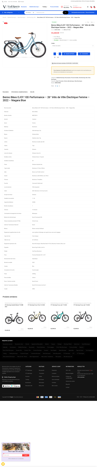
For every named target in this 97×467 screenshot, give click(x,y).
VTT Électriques (80, 353)
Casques (53, 344)
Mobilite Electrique (12, 17)
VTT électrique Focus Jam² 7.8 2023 (82, 305)
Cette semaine (66, 6)
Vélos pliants (58, 356)
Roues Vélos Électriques (8, 350)
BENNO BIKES (57, 29)
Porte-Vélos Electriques (61, 347)
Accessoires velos (19, 344)
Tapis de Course (79, 350)
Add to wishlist (54, 57)
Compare (58, 57)
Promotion (61, 81)
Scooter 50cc (19, 350)
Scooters (46, 350)
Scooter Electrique (37, 350)
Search (65, 12)
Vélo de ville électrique (69, 81)
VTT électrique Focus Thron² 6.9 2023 (36, 305)
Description (6, 92)
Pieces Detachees (41, 347)
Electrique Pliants (68, 344)
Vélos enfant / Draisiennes (47, 356)
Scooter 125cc (27, 350)
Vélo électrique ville (31, 17)
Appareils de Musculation (37, 344)
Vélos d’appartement (34, 356)
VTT (73, 353)
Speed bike (71, 350)
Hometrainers (13, 347)
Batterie (47, 344)
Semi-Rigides (53, 350)
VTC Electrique (66, 353)
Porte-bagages (50, 347)
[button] (3, 22)
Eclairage (59, 344)
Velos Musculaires (57, 353)
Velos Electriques (21, 17)
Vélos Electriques (78, 81)
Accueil (4, 17)
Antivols (27, 344)
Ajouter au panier (70, 54)
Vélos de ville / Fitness (22, 356)
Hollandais (5, 347)
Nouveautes (68, 77)
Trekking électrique (13, 353)
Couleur (53, 43)
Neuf (57, 81)
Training (5, 353)
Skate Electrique (62, 350)
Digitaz (11, 397)
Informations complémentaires (19, 92)
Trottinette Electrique (35, 353)
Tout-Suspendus (89, 350)
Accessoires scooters (7, 344)
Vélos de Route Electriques (9, 356)
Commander (85, 54)
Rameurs (81, 347)
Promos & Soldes (75, 77)
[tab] (6, 92)
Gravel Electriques (86, 344)
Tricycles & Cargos (24, 353)
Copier (26, 455)
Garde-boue (76, 344)
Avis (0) (32, 92)
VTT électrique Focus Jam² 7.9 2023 (59, 305)
